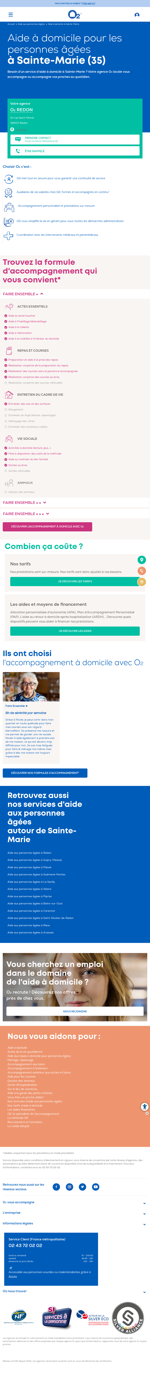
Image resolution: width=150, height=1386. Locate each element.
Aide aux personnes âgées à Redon (29, 852)
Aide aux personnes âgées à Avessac (31, 932)
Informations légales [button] (18, 1223)
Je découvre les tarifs (75, 581)
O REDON (21, 110)
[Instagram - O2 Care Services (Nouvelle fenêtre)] (69, 1187)
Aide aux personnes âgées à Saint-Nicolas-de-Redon (41, 918)
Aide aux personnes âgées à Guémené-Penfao (36, 874)
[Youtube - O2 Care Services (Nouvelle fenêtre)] (95, 1187)
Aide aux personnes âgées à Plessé (29, 867)
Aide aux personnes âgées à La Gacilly (31, 881)
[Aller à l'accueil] (137, 14)
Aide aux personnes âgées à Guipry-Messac (35, 860)
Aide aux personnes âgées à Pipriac (30, 896)
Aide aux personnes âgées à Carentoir (31, 910)
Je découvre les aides (75, 631)
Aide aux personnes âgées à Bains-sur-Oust (35, 903)
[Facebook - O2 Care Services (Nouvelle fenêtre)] (56, 1187)
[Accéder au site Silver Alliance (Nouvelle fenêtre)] (129, 1318)
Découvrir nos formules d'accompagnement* (45, 773)
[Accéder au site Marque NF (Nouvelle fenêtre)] (22, 1318)
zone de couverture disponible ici (60, 1163)
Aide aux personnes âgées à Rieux (29, 925)
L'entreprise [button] (11, 1213)
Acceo (13, 1276)
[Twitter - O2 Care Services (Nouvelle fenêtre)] (82, 1187)
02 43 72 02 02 (51, 1167)
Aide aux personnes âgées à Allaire (29, 889)
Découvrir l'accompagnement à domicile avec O (47, 526)
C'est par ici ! (88, 3)
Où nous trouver (15, 1291)
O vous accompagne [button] (18, 1202)
